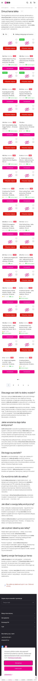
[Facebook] (2, 647)
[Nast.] (28, 385)
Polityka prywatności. (15, 658)
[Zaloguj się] (31, 3)
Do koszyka (10, 68)
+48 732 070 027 (6, 637)
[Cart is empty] (34, 3)
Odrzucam (18, 669)
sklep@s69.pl (5, 640)
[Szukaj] (27, 3)
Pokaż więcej (18, 379)
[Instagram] (6, 647)
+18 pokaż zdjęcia (10, 48)
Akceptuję (18, 663)
